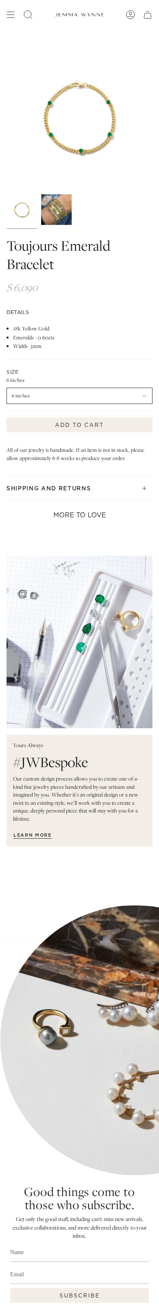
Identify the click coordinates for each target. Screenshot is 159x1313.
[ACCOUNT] (130, 14)
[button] (28, 14)
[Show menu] (10, 14)
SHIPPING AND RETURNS (49, 488)
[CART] (147, 14)
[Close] (147, 949)
